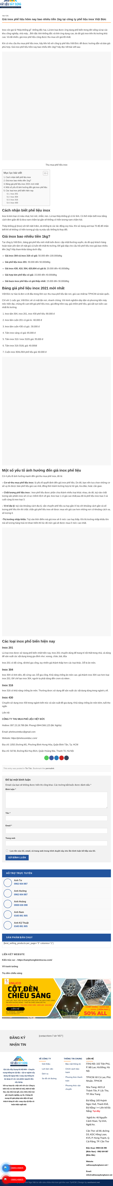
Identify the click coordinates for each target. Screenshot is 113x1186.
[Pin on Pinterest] (61, 758)
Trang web (10, 838)
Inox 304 (14, 197)
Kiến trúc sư (8, 960)
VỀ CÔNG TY (45, 1059)
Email (9, 825)
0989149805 (17, 1168)
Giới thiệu (46, 1064)
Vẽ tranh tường (10, 966)
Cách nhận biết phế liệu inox (18, 177)
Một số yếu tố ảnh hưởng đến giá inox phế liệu (26, 187)
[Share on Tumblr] (66, 758)
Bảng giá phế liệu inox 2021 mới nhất (22, 184)
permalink (50, 768)
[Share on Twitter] (56, 758)
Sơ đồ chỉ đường (49, 1078)
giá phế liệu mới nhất (39, 242)
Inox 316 (14, 200)
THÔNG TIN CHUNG (73, 1059)
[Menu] (30, 4)
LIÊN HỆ (90, 1059)
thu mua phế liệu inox (27, 43)
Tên (8, 813)
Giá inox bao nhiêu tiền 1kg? (18, 180)
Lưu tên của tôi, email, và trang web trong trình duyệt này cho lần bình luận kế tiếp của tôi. (53, 851)
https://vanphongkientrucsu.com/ (34, 960)
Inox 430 (14, 203)
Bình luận (11, 789)
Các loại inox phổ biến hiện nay (19, 190)
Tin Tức (5, 16)
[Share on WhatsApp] (46, 758)
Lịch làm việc (47, 1069)
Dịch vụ (45, 1074)
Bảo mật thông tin (73, 1064)
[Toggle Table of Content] (44, 173)
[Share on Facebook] (51, 758)
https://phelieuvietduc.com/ (24, 738)
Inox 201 (14, 194)
